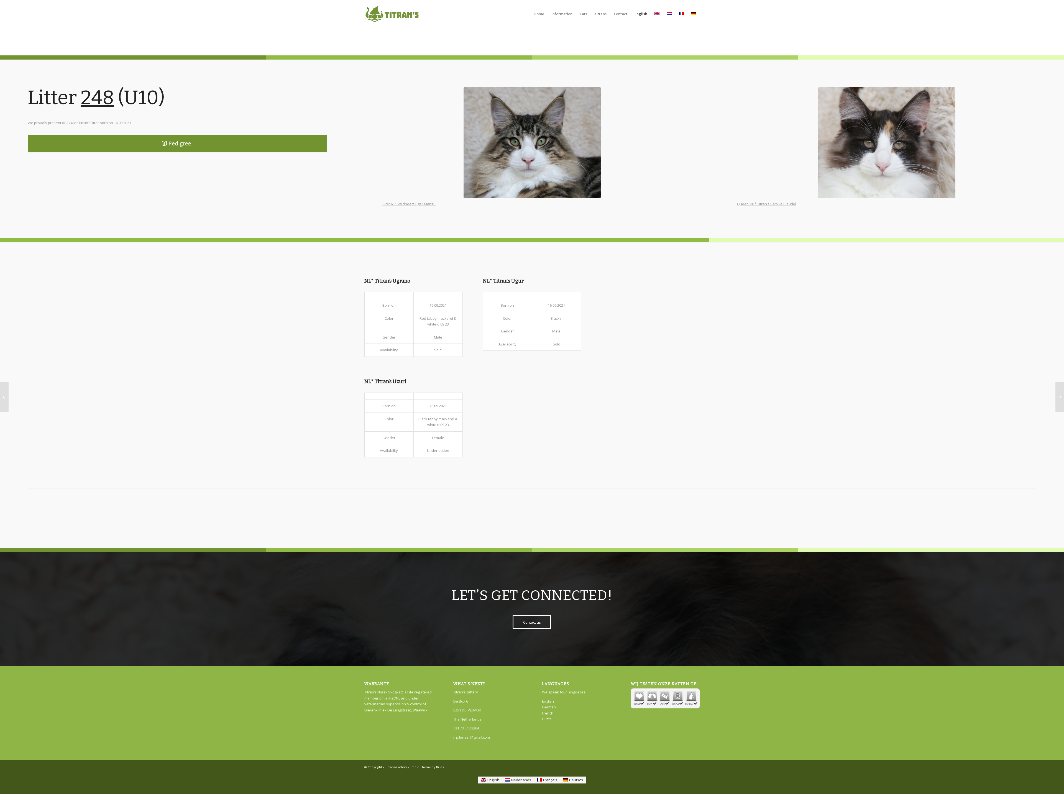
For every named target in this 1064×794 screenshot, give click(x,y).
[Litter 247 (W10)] (4, 397)
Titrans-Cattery (396, 767)
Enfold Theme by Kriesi (427, 767)
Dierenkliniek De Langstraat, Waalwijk (396, 710)
